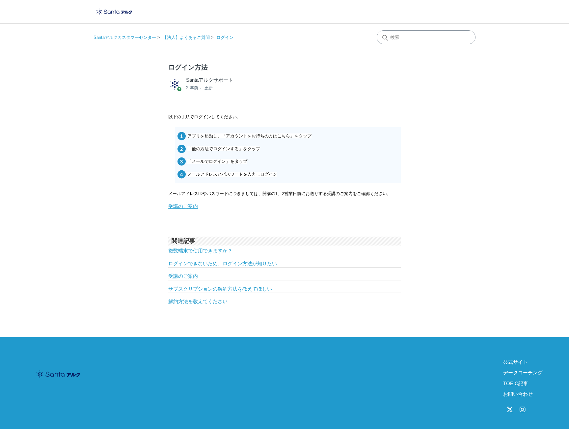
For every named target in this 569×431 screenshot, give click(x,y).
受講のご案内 (183, 206)
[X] (509, 410)
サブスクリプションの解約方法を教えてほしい (220, 289)
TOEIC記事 (515, 383)
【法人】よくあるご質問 (186, 37)
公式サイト (515, 362)
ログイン (224, 37)
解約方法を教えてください (198, 301)
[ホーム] (114, 12)
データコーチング (523, 372)
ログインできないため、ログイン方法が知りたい (222, 263)
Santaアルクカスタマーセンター (125, 37)
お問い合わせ (518, 394)
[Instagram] (523, 410)
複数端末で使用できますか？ (200, 250)
